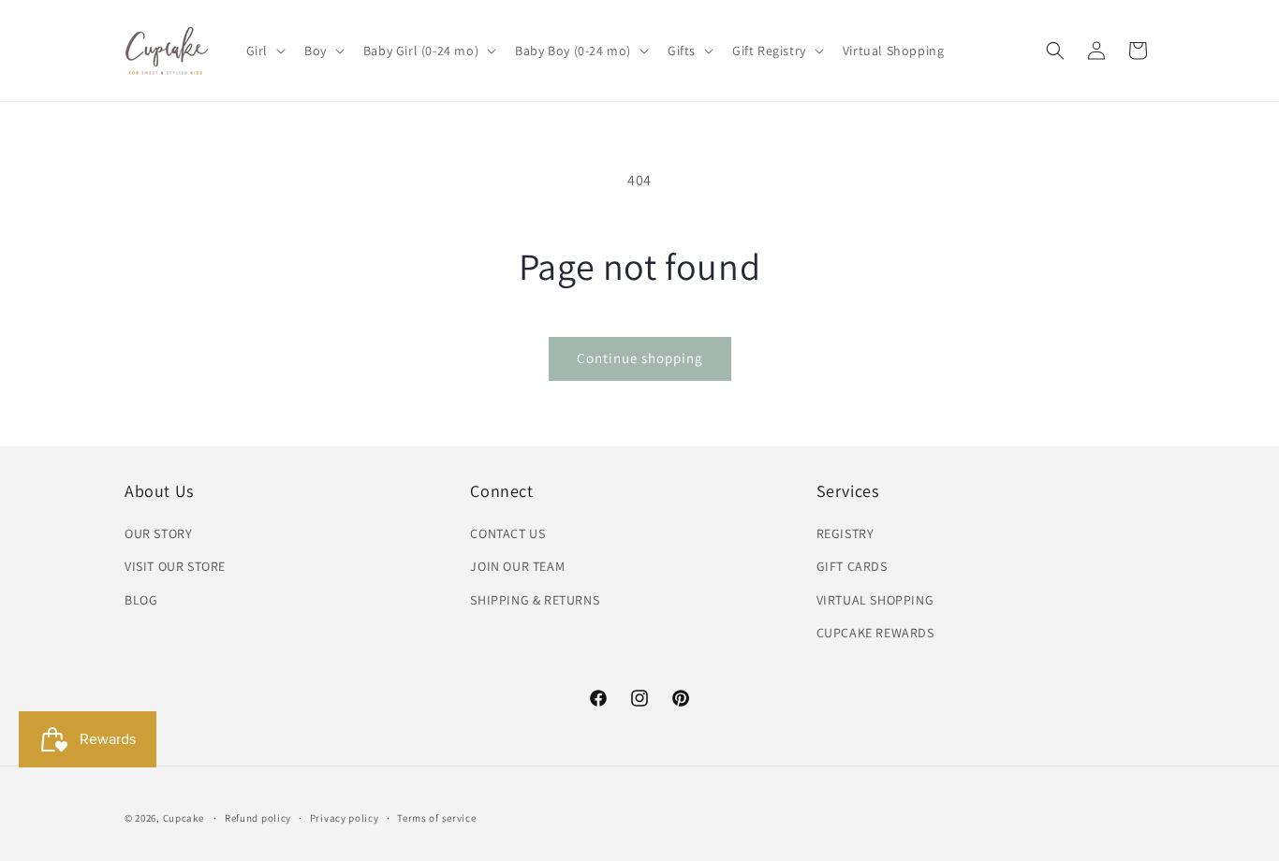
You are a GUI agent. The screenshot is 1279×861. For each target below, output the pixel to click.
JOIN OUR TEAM (517, 566)
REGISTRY (845, 533)
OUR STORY (158, 533)
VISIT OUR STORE (175, 566)
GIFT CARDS (852, 566)
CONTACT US (507, 533)
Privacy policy (344, 818)
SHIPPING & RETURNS (534, 599)
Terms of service (436, 818)
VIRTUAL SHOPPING (875, 599)
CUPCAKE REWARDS (875, 632)
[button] (264, 50)
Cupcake (183, 818)
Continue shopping (640, 358)
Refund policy (258, 818)
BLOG (141, 599)
